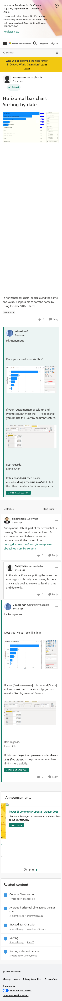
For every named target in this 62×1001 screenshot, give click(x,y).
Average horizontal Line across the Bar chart (32, 909)
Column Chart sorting (22, 894)
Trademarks (9, 985)
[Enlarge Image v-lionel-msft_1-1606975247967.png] (31, 436)
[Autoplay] (25, 869)
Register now (11, 31)
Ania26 (30, 942)
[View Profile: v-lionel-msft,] (9, 333)
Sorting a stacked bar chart (25, 951)
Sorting (13, 938)
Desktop (10, 52)
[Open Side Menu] (4, 43)
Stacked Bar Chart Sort (22, 924)
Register (44, 43)
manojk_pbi (29, 898)
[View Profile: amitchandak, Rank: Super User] (7, 520)
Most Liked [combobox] (50, 509)
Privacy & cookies (32, 979)
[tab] (29, 869)
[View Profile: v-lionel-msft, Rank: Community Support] (7, 606)
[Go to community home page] (20, 43)
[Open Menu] (57, 52)
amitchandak (19, 518)
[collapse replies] (31, 515)
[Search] (35, 43)
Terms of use (51, 979)
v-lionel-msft (21, 331)
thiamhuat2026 (35, 915)
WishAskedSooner (36, 929)
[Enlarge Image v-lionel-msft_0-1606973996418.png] (31, 379)
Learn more (12, 825)
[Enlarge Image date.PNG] (31, 127)
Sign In (54, 43)
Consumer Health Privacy (16, 995)
